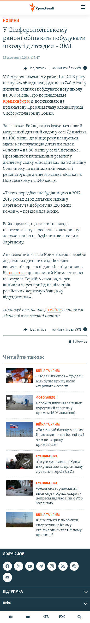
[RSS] (62, 566)
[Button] (35, 68)
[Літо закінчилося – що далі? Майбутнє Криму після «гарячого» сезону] (19, 375)
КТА (45, 617)
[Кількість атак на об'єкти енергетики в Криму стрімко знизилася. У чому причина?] (19, 519)
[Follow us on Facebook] (7, 566)
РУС (62, 617)
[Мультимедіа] (28, 617)
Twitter (54, 310)
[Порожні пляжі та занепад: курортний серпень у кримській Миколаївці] (19, 402)
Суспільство (46, 456)
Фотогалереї (46, 398)
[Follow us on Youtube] (29, 566)
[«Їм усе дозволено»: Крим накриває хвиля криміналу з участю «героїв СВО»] (19, 461)
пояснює (16, 273)
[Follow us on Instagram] (51, 566)
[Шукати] (79, 617)
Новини (11, 21)
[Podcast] (74, 566)
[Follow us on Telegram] (40, 566)
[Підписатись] (7, 577)
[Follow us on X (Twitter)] (18, 566)
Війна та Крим (48, 371)
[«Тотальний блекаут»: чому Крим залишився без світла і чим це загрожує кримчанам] (19, 429)
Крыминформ (16, 101)
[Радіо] (10, 617)
